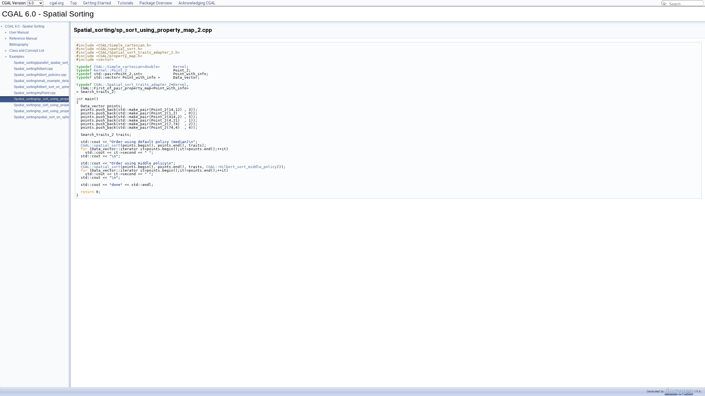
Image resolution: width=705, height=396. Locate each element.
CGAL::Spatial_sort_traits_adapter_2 (132, 84)
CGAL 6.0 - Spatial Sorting (24, 26)
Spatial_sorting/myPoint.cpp (35, 93)
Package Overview (156, 3)
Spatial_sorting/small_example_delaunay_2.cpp (50, 81)
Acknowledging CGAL (196, 3)
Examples (16, 57)
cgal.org (57, 3)
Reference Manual (23, 38)
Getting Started (97, 3)
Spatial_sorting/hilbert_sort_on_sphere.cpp (46, 87)
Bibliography (18, 44)
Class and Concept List (26, 51)
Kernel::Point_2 (110, 70)
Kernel (179, 67)
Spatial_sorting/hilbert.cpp (33, 69)
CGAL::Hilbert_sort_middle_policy (241, 167)
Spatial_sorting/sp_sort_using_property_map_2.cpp (52, 99)
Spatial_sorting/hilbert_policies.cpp (40, 75)
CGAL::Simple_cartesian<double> (127, 67)
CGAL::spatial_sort (100, 145)
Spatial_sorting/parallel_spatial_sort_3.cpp (46, 63)
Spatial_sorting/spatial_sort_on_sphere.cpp (46, 117)
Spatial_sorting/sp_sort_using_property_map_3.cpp (52, 105)
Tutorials (125, 3)
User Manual (19, 32)
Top (73, 3)
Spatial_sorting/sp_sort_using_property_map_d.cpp (52, 111)
